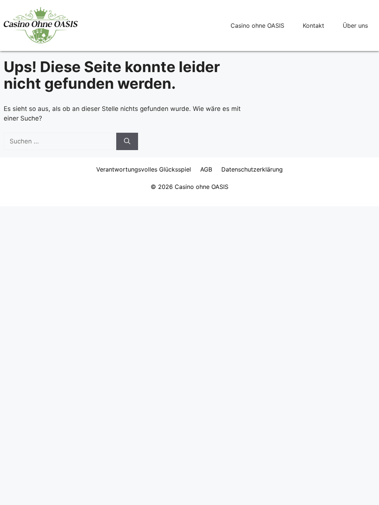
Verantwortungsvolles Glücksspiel (143, 169)
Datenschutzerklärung (252, 169)
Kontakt (313, 25)
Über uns (355, 25)
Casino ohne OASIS (257, 25)
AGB (206, 169)
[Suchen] (127, 141)
